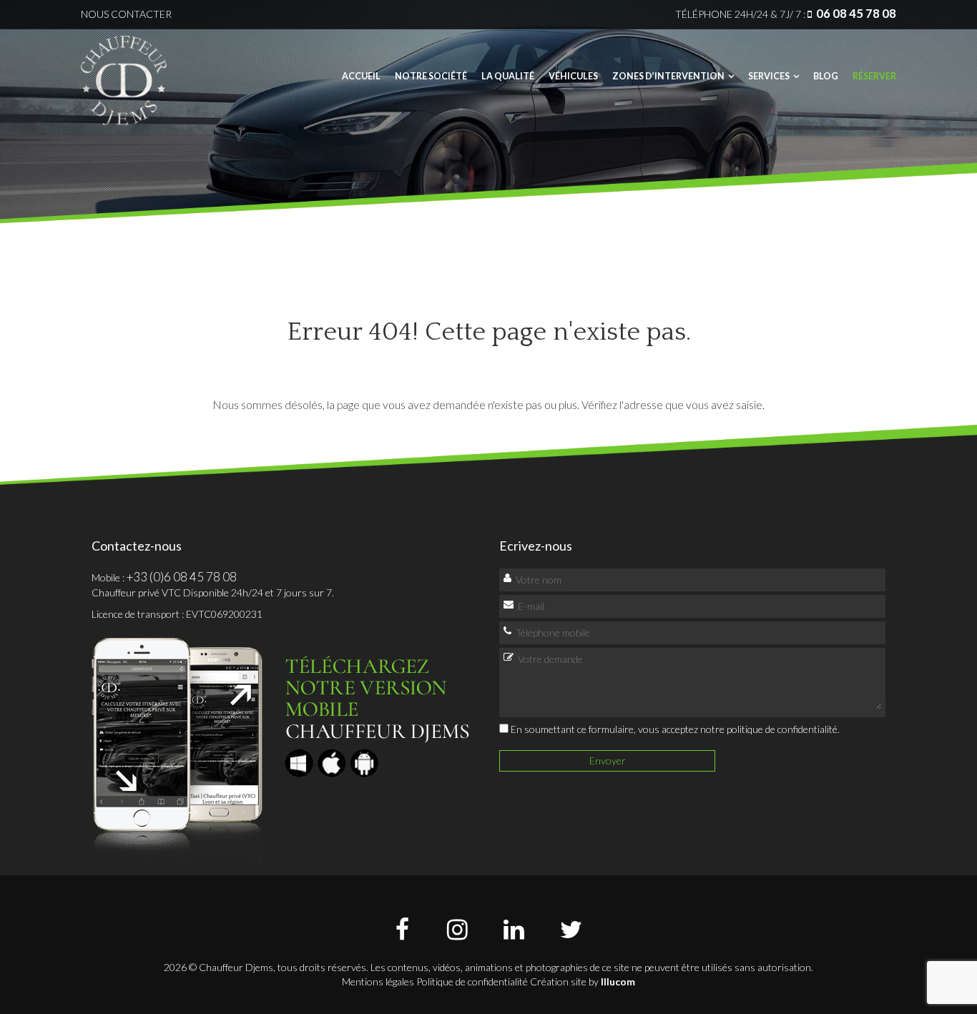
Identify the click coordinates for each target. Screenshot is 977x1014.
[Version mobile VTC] (283, 745)
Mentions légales (378, 981)
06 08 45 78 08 (856, 13)
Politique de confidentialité (472, 981)
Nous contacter (126, 14)
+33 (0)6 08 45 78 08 (182, 576)
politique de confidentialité (782, 729)
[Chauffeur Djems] (124, 75)
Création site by (582, 981)
